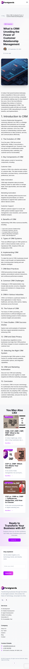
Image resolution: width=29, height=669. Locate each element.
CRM (11, 384)
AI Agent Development (7, 613)
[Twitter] (6, 600)
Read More (7, 443)
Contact (3, 637)
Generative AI (4, 617)
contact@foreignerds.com (9, 646)
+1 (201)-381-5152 (7, 648)
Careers (3, 632)
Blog (4, 15)
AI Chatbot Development (7, 610)
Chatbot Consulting (6, 615)
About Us (3, 628)
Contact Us (13, 540)
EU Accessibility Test (6, 619)
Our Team (3, 630)
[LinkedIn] (2, 600)
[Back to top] (14, 663)
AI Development (5, 608)
